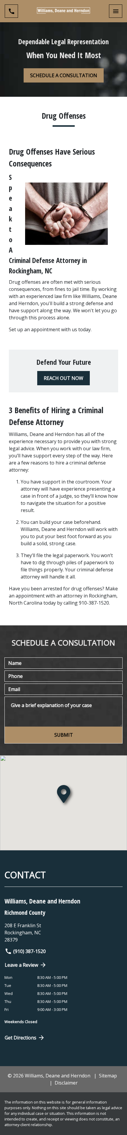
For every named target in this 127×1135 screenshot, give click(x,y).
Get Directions (20, 1037)
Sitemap (108, 1075)
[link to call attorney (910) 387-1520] (11, 11)
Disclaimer (66, 1082)
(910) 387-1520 (29, 951)
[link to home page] (63, 11)
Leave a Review (21, 965)
